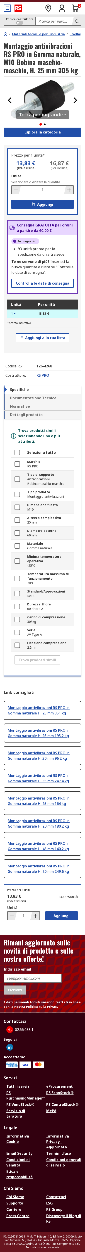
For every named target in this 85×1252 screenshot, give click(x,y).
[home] (5, 34)
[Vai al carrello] (75, 8)
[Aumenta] (68, 190)
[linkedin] (9, 1047)
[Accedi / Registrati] (62, 8)
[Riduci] (16, 190)
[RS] (18, 8)
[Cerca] (76, 21)
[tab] (42, 390)
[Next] (75, 100)
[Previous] (10, 100)
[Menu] (7, 8)
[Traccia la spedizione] (48, 8)
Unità (16, 176)
